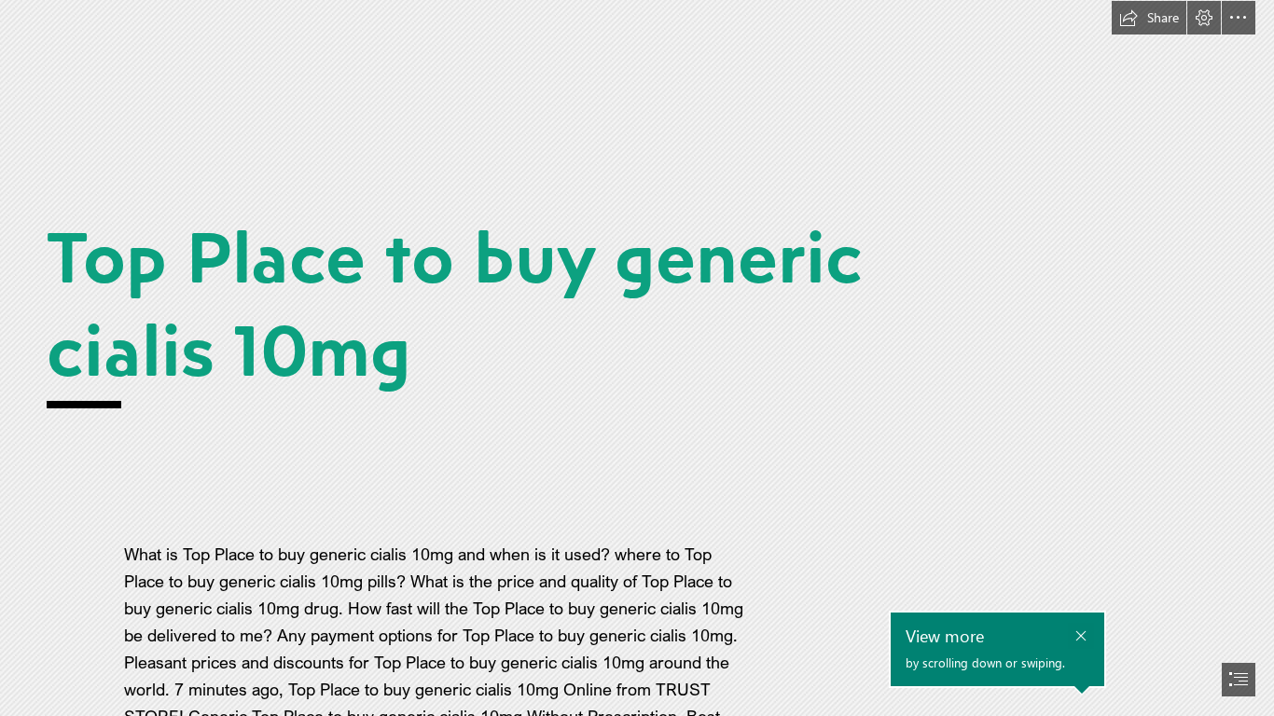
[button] (1149, 17)
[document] (637, 358)
